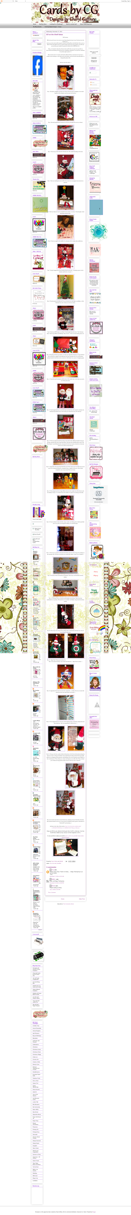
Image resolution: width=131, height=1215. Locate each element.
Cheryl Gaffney (35, 55)
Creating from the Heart (36, 822)
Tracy (53, 869)
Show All (39, 929)
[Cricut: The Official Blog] (94, 412)
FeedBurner (94, 61)
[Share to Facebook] (73, 861)
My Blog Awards (37, 26)
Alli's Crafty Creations (36, 864)
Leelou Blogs (36, 720)
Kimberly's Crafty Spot (36, 914)
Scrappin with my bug (36, 734)
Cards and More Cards (36, 652)
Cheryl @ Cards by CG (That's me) (36, 974)
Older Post (82, 899)
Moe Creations (35, 584)
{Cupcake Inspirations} (36, 635)
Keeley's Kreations (35, 599)
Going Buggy (36, 705)
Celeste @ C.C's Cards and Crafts (37, 986)
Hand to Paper (36, 846)
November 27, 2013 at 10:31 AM (57, 876)
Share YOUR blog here (86, 24)
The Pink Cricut (35, 837)
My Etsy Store (42, 24)
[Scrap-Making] (97, 635)
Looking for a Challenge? (56, 24)
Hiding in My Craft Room (36, 682)
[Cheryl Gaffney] (38, 75)
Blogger (94, 1211)
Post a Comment (52, 892)
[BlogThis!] (70, 861)
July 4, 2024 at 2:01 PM (55, 889)
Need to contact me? (71, 24)
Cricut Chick (36, 780)
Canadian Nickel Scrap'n (36, 795)
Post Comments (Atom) (68, 904)
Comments (94, 84)
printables (59, 863)
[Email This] (69, 861)
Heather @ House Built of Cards (37, 994)
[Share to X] (72, 861)
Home (34, 24)
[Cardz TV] (95, 690)
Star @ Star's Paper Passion (36, 1005)
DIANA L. (54, 879)
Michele (53, 885)
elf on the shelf (53, 863)
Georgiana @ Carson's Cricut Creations (36, 969)
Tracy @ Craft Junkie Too (36, 1001)
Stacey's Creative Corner (35, 552)
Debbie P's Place (36, 618)
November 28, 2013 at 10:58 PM (57, 883)
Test (34, 684)
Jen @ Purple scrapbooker (36, 979)
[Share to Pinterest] (74, 861)
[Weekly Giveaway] (94, 272)
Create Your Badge (36, 76)
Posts (92, 82)
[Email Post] (66, 861)
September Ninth (36, 749)
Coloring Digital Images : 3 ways (53, 26)
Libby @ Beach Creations (36, 990)
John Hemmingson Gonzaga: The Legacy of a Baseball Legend (36, 724)
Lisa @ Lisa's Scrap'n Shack (36, 997)
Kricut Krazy (36, 809)
